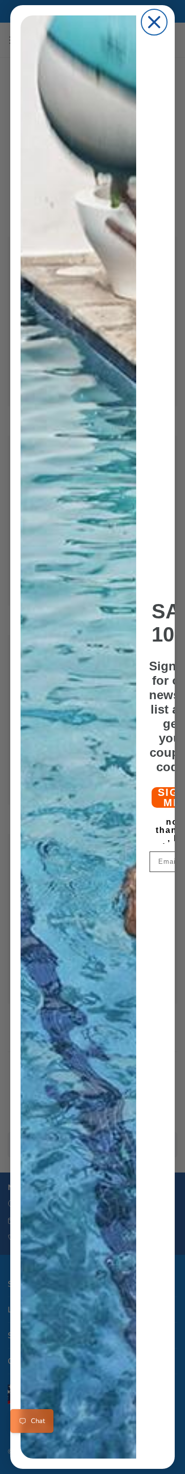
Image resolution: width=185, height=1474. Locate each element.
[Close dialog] (154, 22)
